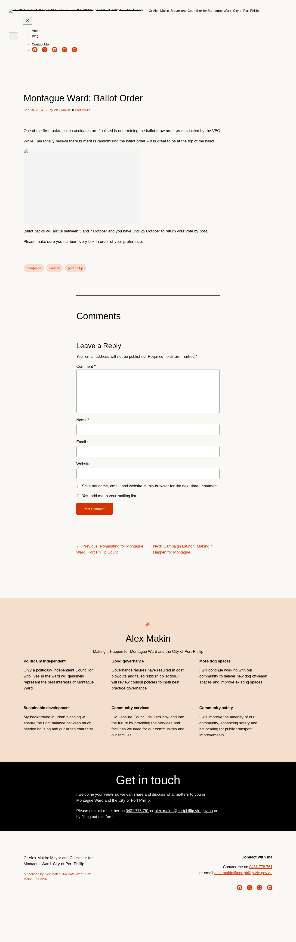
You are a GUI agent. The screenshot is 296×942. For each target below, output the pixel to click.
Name (82, 420)
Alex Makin (62, 110)
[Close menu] (27, 21)
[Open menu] (13, 36)
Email (82, 442)
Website (83, 464)
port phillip (75, 268)
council (54, 268)
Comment (86, 366)
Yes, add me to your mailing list (108, 496)
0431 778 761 (137, 811)
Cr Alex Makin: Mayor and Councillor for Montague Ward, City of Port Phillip (204, 10)
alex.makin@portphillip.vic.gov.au (184, 811)
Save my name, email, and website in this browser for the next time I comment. (150, 486)
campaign (34, 268)
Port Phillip (82, 110)
